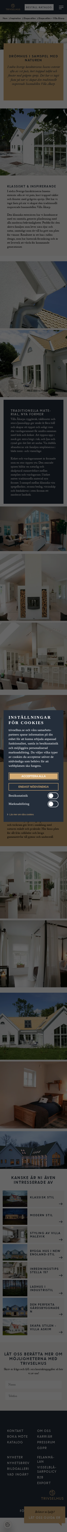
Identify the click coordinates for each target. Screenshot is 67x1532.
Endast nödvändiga (33, 786)
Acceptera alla (33, 776)
